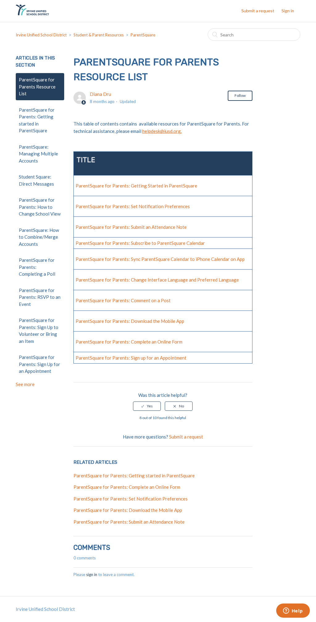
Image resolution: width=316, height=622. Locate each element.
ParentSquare (143, 34)
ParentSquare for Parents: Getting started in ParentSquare (37, 120)
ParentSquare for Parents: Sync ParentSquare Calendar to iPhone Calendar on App (160, 259)
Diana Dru (100, 94)
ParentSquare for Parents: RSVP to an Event (39, 297)
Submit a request (257, 10)
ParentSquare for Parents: (103, 357)
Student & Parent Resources (98, 34)
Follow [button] (240, 95)
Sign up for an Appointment (158, 357)
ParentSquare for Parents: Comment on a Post (123, 300)
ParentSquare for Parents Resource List (37, 86)
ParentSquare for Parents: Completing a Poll (37, 267)
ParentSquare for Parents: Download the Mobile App (130, 321)
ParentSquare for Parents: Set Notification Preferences (133, 206)
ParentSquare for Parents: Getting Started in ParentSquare (136, 185)
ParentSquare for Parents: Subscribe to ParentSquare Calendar (140, 243)
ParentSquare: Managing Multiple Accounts (38, 153)
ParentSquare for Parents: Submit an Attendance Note (131, 227)
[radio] (147, 406)
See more (25, 384)
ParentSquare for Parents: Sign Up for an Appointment (39, 364)
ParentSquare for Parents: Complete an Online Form (129, 341)
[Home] (32, 14)
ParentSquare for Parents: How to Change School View (39, 206)
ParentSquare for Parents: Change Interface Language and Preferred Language (157, 279)
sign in (91, 574)
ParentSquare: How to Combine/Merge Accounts (39, 237)
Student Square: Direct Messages (36, 180)
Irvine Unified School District (41, 34)
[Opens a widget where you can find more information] (293, 611)
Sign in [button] (287, 10)
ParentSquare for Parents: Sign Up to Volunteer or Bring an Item (38, 330)
